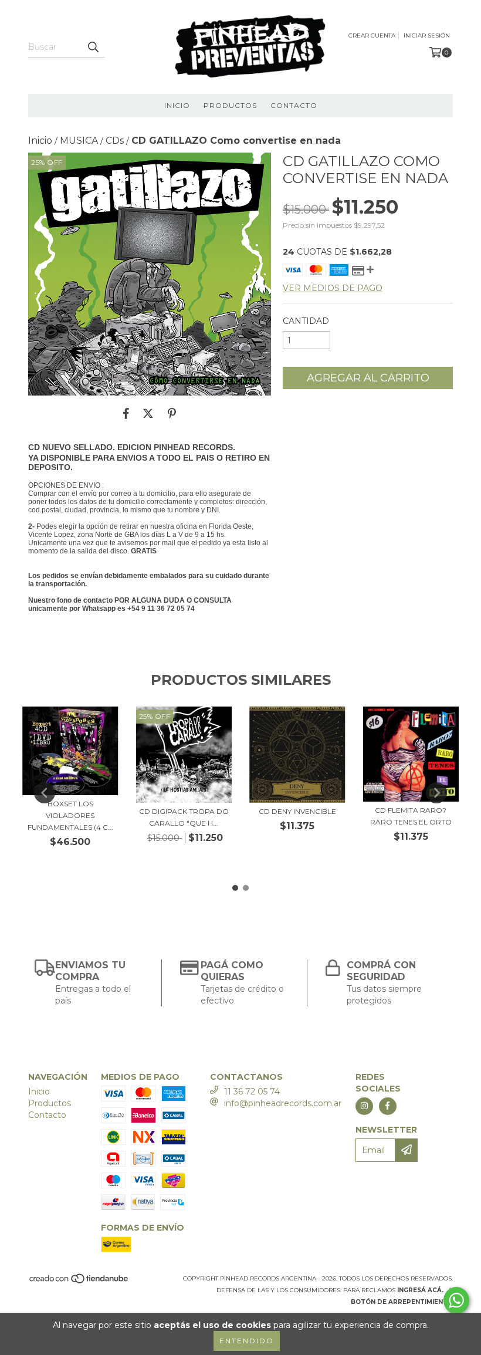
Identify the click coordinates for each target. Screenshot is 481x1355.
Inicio (177, 105)
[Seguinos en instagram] (364, 1106)
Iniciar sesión (427, 35)
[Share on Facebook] (126, 413)
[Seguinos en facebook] (388, 1106)
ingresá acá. (420, 1290)
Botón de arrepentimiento (402, 1302)
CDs (115, 140)
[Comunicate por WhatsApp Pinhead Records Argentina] (456, 1300)
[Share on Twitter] (148, 413)
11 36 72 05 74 (252, 1091)
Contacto (293, 105)
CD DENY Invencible (297, 811)
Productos (230, 105)
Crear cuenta (371, 35)
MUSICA (79, 140)
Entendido (246, 1340)
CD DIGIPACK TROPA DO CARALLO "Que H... (184, 817)
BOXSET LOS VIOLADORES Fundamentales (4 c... (70, 815)
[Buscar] (92, 47)
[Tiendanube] (79, 1282)
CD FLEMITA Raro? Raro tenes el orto (411, 816)
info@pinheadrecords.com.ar (282, 1103)
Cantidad (306, 321)
